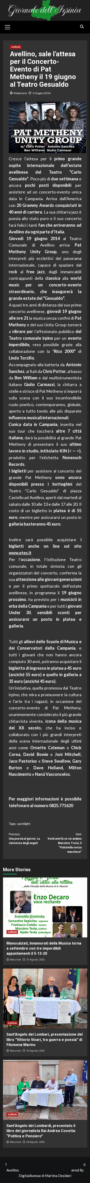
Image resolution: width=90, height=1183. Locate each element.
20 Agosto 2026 (35, 1142)
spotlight (23, 824)
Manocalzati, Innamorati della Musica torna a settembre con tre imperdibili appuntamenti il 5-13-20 (43, 948)
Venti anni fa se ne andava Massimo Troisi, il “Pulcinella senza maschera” (64, 843)
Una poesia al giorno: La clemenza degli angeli (24, 839)
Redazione (20, 93)
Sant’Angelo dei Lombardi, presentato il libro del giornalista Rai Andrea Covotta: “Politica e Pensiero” (41, 1131)
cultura (15, 46)
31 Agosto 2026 (35, 959)
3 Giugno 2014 (42, 93)
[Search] (82, 27)
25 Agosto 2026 (35, 1050)
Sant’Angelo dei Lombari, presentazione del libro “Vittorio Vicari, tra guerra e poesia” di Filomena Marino (44, 1039)
